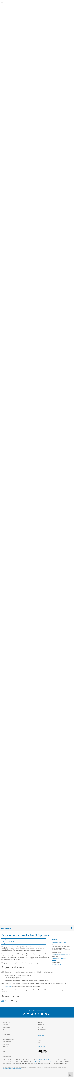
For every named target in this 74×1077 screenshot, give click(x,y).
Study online (6, 1044)
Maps (4, 1032)
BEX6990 (8, 986)
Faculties (40, 1022)
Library (4, 1029)
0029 (2, 1001)
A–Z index (40, 1027)
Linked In (28, 1014)
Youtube (46, 1014)
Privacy (53, 1062)
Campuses (41, 1024)
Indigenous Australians (8, 1039)
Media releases (42, 1032)
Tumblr (42, 1014)
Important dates (6, 1022)
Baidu (49, 1014)
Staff (4, 1051)
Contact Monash (42, 1029)
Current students (7, 1049)
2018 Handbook (6, 928)
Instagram (24, 1014)
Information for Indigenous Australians (12, 1068)
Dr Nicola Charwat (56, 964)
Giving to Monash (7, 1056)
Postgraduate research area (59, 942)
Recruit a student (7, 1037)
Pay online (5, 1024)
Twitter (32, 1014)
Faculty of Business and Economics (61, 954)
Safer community (7, 1041)
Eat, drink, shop (6, 1027)
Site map (40, 1043)
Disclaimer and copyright (45, 1062)
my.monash (5, 1046)
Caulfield (11, 942)
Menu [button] (2, 3)
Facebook (35, 1014)
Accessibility (35, 1062)
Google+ (38, 1014)
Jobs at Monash (6, 1034)
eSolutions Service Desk (45, 1060)
